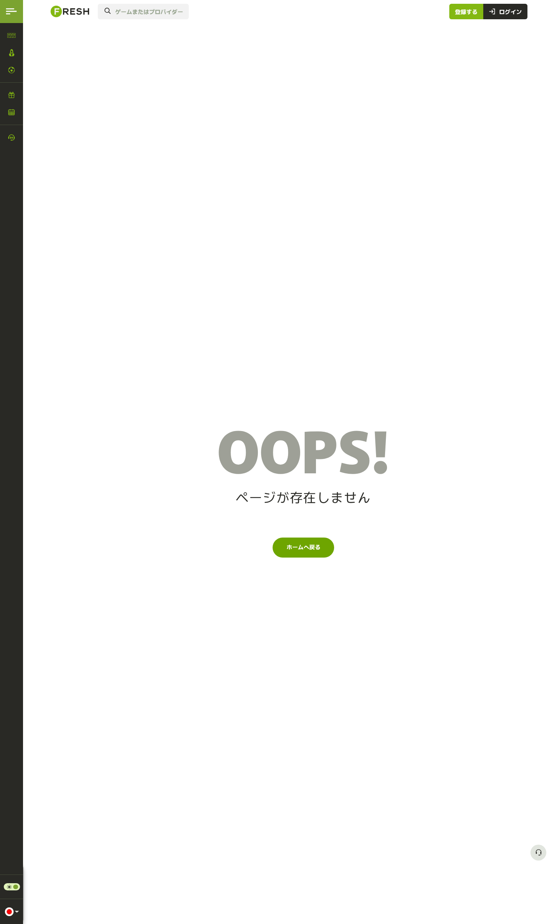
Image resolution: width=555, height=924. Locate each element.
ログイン (510, 11)
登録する (466, 11)
